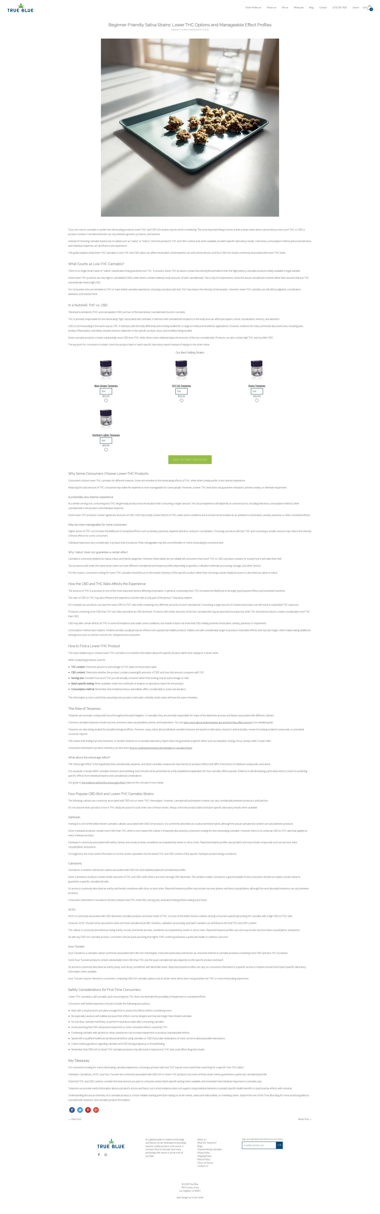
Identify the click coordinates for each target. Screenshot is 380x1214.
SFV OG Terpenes (181, 385)
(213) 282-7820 (340, 7)
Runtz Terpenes (256, 385)
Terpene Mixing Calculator (209, 1149)
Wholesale (299, 7)
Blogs (200, 1146)
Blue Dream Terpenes (106, 385)
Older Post (76, 1119)
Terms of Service (205, 1162)
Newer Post (303, 1119)
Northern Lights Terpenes (106, 435)
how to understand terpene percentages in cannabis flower (161, 748)
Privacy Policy (203, 1152)
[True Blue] (72, 1110)
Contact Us (202, 1166)
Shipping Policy (204, 1156)
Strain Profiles (252, 7)
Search (356, 7)
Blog (311, 7)
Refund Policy (203, 1159)
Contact (323, 7)
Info (283, 7)
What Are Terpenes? (206, 1142)
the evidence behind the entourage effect (103, 782)
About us (201, 1139)
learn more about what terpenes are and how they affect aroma (217, 722)
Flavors (270, 7)
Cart (367, 8)
